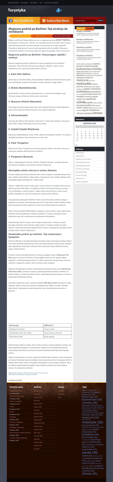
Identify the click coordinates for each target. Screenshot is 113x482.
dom (90, 71)
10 (77, 133)
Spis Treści (33, 2)
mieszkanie (92, 80)
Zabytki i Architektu (83, 31)
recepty (80, 96)
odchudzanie (88, 86)
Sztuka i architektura (16, 401)
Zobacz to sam (80, 178)
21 (93, 135)
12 (85, 133)
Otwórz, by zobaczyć (82, 182)
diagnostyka (80, 71)
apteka (83, 64)
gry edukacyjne (89, 75)
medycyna (82, 80)
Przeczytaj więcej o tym (83, 162)
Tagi (40, 2)
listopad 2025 (38, 420)
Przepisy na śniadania (16, 422)
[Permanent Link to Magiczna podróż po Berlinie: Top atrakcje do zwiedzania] (38, 30)
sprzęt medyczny (92, 445)
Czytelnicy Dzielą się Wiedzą (18, 438)
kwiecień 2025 (38, 442)
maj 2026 (37, 400)
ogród (93, 86)
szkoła (81, 102)
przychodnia (95, 91)
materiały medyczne (84, 77)
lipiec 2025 (37, 433)
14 (93, 133)
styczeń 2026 (38, 413)
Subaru (12, 406)
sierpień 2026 (38, 391)
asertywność (89, 64)
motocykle (83, 83)
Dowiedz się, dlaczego (82, 169)
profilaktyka (82, 91)
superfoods (90, 99)
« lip (76, 145)
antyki (78, 64)
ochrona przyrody (90, 425)
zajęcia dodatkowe (90, 110)
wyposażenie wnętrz (97, 108)
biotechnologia (92, 66)
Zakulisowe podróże (84, 47)
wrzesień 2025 (38, 426)
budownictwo (83, 69)
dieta (86, 71)
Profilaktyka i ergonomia (17, 427)
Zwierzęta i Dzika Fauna (17, 396)
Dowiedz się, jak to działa (83, 159)
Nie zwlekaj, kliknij (81, 172)
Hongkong (13, 417)
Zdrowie (97, 113)
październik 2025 (39, 423)
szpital (89, 102)
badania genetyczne (91, 393)
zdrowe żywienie (84, 113)
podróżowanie (12, 374)
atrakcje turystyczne (18, 373)
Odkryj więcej (80, 153)
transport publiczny (85, 105)
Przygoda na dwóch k (84, 55)
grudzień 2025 (38, 416)
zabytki (27, 374)
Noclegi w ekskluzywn (84, 39)
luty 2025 (36, 449)
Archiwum (24, 2)
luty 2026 (36, 410)
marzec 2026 (38, 407)
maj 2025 (37, 439)
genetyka (80, 75)
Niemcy (40, 373)
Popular (81, 28)
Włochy (12, 412)
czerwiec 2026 (38, 397)
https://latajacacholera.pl (83, 165)
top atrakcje (21, 374)
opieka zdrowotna (92, 89)
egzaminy (79, 73)
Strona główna (13, 2)
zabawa (78, 110)
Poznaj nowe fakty (81, 175)
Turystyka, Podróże (51, 2)
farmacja (86, 73)
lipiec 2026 (37, 394)
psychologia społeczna (92, 94)
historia (30, 373)
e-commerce (95, 71)
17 (77, 135)
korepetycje (98, 75)
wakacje (97, 105)
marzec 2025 (38, 445)
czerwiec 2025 (38, 436)
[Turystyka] (30, 10)
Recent (89, 28)
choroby (97, 68)
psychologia (79, 94)
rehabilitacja (88, 96)
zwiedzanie (33, 374)
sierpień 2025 (38, 429)
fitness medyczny (94, 73)
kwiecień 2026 (38, 404)
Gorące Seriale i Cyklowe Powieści (20, 432)
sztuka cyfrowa (97, 103)
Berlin (26, 373)
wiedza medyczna (83, 108)
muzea (35, 373)
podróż (45, 373)
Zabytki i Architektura (16, 391)
